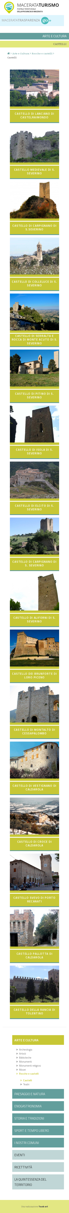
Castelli (27, 1080)
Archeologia (25, 1049)
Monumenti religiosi (29, 1066)
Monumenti (25, 1062)
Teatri (25, 1084)
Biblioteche (24, 1058)
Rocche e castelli (42, 53)
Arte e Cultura (20, 53)
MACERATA (38, 5)
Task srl (43, 1206)
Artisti (22, 1054)
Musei (22, 1070)
